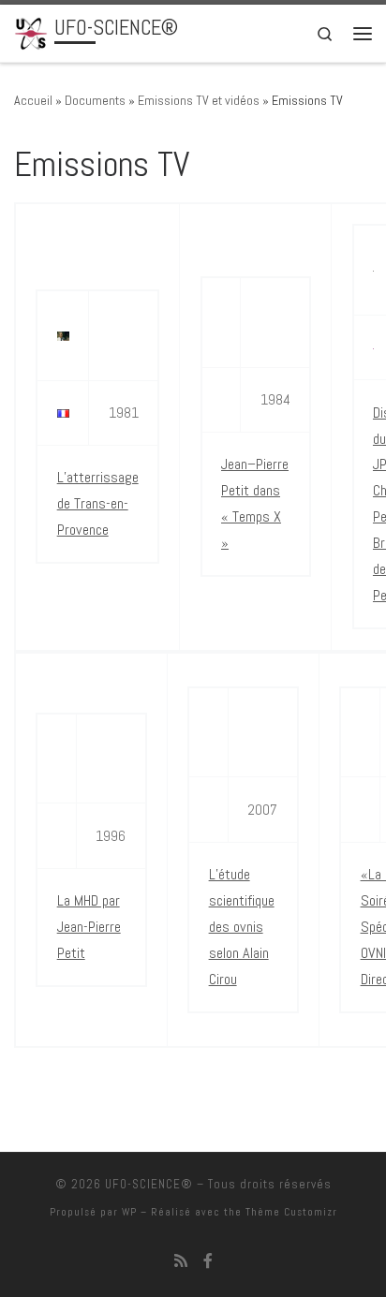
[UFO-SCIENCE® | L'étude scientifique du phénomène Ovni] (31, 31)
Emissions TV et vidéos (199, 100)
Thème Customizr (291, 1211)
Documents (95, 100)
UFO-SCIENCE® (149, 1184)
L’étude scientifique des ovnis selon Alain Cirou (242, 926)
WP (129, 1211)
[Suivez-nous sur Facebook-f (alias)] (208, 1261)
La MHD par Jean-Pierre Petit (89, 927)
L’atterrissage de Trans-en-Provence (98, 503)
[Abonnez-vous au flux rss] (180, 1261)
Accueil (33, 100)
